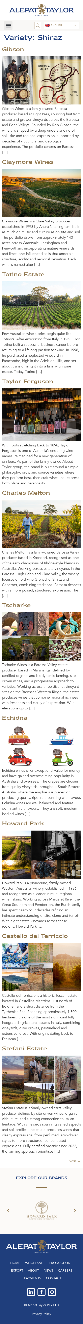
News (48, 1270)
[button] (8, 25)
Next (74, 1160)
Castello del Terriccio (35, 935)
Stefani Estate (24, 1048)
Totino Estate (23, 274)
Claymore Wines (27, 161)
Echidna (14, 717)
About (33, 1270)
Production (60, 1263)
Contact (53, 1278)
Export (17, 1270)
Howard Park (23, 823)
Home (15, 1263)
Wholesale (35, 1263)
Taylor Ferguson (27, 381)
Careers (65, 1270)
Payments (32, 1278)
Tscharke (16, 605)
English (56, 25)
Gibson (13, 49)
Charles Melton (26, 492)
